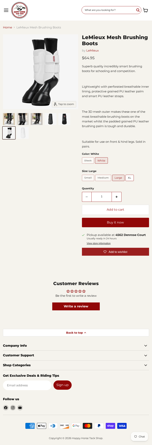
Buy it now (115, 222)
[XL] (130, 182)
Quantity (88, 188)
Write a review (76, 306)
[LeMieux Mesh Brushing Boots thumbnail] (9, 119)
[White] (102, 164)
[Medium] (103, 182)
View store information (99, 243)
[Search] (138, 10)
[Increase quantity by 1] (117, 197)
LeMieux (92, 50)
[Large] (119, 182)
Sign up (62, 385)
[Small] (88, 182)
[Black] (88, 164)
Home (7, 27)
